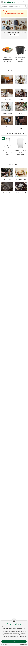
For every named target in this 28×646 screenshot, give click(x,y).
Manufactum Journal (21, 193)
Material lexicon (7, 193)
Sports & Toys (7, 99)
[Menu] (2, 2)
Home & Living (7, 86)
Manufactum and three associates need (11, 626)
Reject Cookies (4, 644)
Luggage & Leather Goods (20, 127)
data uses (16, 628)
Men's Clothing (20, 86)
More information (23, 644)
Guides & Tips (7, 179)
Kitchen (21, 99)
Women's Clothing (7, 113)
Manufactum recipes (21, 179)
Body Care (7, 127)
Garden (20, 113)
